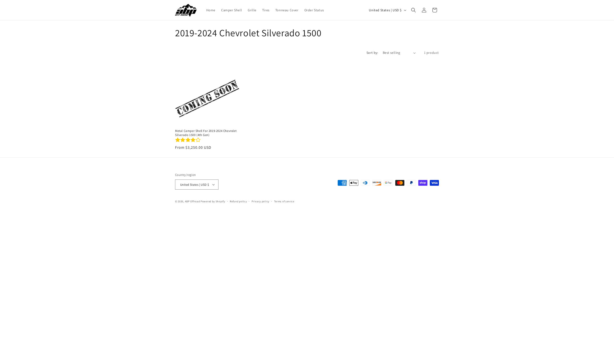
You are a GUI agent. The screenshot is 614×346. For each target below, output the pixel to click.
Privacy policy (260, 201)
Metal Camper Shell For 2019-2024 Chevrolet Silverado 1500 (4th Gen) (205, 133)
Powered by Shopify (213, 201)
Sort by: (372, 52)
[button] (413, 10)
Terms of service (284, 201)
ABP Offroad (192, 201)
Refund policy (238, 201)
